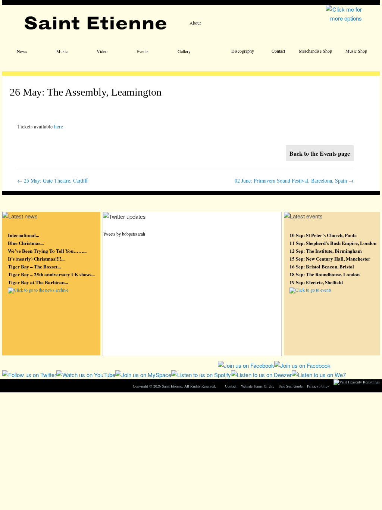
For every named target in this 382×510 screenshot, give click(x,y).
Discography (242, 51)
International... (23, 235)
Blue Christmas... (26, 242)
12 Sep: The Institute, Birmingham (325, 250)
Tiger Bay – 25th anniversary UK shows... (51, 274)
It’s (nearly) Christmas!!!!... (36, 258)
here (58, 126)
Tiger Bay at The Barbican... (38, 282)
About (195, 23)
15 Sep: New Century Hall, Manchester (329, 258)
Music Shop (356, 51)
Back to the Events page (319, 153)
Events (142, 51)
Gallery (184, 51)
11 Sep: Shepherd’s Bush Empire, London (332, 242)
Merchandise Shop (315, 51)
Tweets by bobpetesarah (124, 234)
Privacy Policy (318, 386)
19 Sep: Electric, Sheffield (316, 282)
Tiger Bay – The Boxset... (34, 266)
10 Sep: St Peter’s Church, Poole (323, 235)
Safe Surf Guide (291, 386)
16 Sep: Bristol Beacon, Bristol (321, 266)
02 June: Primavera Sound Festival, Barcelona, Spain (294, 180)
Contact (278, 51)
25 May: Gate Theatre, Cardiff (52, 180)
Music (62, 51)
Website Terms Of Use (257, 386)
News (22, 51)
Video (102, 51)
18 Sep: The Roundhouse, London (324, 274)
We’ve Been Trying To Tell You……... (47, 250)
